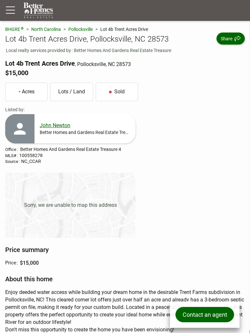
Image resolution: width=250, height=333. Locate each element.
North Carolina (46, 29)
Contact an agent (205, 314)
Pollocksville (80, 29)
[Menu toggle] (10, 10)
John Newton (55, 125)
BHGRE (14, 29)
